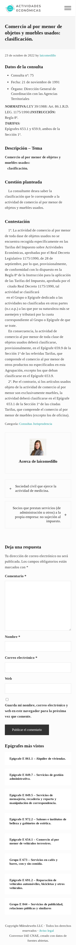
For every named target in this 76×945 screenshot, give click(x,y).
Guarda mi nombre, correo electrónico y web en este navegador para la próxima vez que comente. (36, 710)
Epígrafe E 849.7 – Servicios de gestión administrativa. (36, 777)
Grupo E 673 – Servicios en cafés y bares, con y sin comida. (34, 862)
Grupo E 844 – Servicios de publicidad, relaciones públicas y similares (36, 906)
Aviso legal (46, 930)
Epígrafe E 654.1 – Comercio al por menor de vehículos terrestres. (34, 841)
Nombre (12, 637)
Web (8, 679)
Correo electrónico (21, 658)
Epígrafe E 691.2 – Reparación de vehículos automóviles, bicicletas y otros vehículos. (37, 884)
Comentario (15, 576)
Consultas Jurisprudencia (35, 423)
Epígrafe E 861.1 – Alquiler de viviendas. (38, 758)
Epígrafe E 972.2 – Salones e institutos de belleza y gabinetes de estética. (38, 821)
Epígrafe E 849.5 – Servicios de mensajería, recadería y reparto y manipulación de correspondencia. (33, 799)
